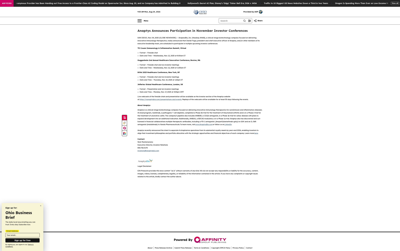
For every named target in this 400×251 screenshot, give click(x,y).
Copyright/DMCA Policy (220, 248)
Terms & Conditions (201, 248)
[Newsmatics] (124, 133)
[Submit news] (124, 117)
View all (395, 3)
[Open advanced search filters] (249, 20)
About (150, 248)
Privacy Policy (238, 248)
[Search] (244, 20)
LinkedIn (228, 124)
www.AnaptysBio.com (203, 124)
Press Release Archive (163, 248)
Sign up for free (22, 240)
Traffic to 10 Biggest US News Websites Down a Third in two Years (296, 3)
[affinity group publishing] (124, 128)
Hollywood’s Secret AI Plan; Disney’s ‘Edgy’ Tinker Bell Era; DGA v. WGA (222, 3)
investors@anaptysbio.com (148, 151)
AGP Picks (6, 3)
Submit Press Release (183, 248)
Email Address (12, 231)
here (256, 133)
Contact (249, 248)
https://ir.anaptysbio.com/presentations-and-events (161, 99)
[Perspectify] (124, 123)
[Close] (41, 206)
